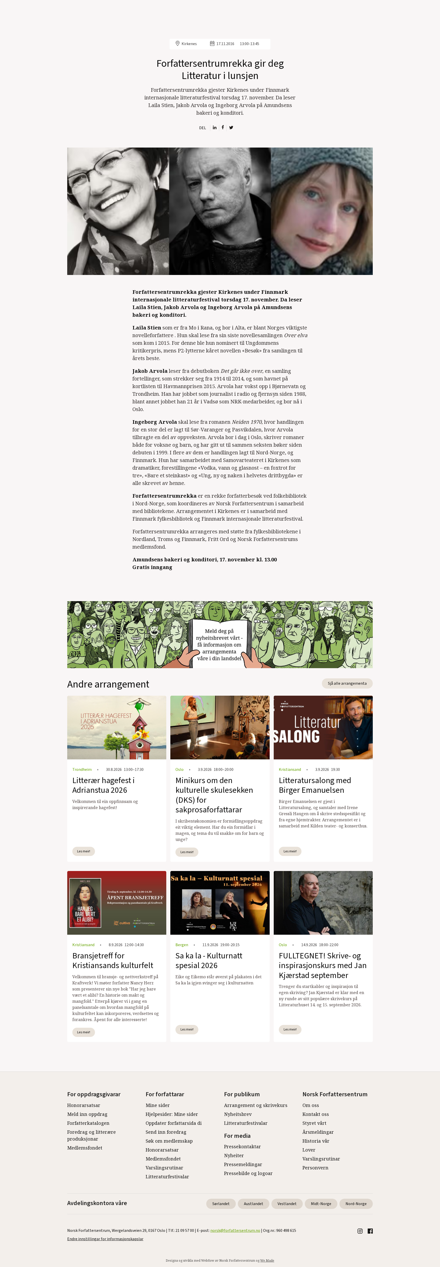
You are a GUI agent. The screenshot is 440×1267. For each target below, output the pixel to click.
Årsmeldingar (318, 1132)
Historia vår (315, 1141)
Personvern (315, 1168)
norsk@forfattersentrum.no (235, 1230)
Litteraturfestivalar (167, 1176)
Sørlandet (221, 1204)
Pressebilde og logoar (248, 1173)
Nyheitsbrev (238, 1114)
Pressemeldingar (243, 1164)
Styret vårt (314, 1123)
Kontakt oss (315, 1114)
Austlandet (253, 1204)
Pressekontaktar (242, 1146)
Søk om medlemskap (169, 1141)
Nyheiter (234, 1155)
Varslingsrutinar (164, 1168)
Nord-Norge (356, 1204)
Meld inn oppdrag (87, 1114)
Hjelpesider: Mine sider (172, 1114)
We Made (267, 1260)
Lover (308, 1150)
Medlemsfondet (84, 1148)
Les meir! (83, 851)
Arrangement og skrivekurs (255, 1105)
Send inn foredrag (166, 1132)
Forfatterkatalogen (88, 1123)
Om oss (310, 1105)
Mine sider (158, 1105)
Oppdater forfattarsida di (174, 1123)
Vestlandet (287, 1204)
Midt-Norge (321, 1204)
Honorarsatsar (83, 1105)
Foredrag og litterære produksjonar (91, 1135)
